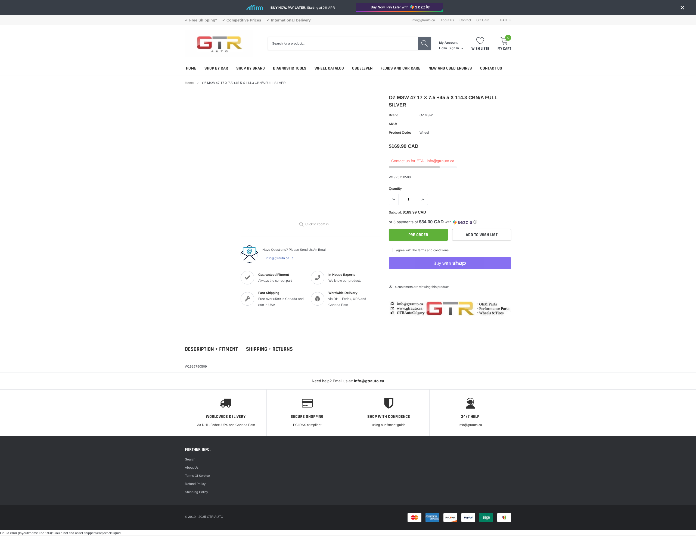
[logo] (219, 43)
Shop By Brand (250, 68)
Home (191, 68)
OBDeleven (362, 68)
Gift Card (482, 20)
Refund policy (195, 484)
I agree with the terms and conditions (421, 250)
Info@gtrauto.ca (423, 20)
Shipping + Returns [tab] (269, 349)
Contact (465, 20)
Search (190, 459)
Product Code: (400, 132)
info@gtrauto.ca (278, 258)
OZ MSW (426, 115)
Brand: (394, 115)
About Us (447, 20)
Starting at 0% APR (303, 8)
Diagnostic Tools (289, 68)
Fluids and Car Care (400, 68)
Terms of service (197, 476)
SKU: (393, 124)
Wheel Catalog (329, 68)
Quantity (395, 188)
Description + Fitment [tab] (211, 349)
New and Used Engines (450, 68)
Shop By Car (216, 68)
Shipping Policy (196, 492)
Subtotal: (395, 212)
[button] (450, 222)
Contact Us (491, 68)
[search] (424, 43)
